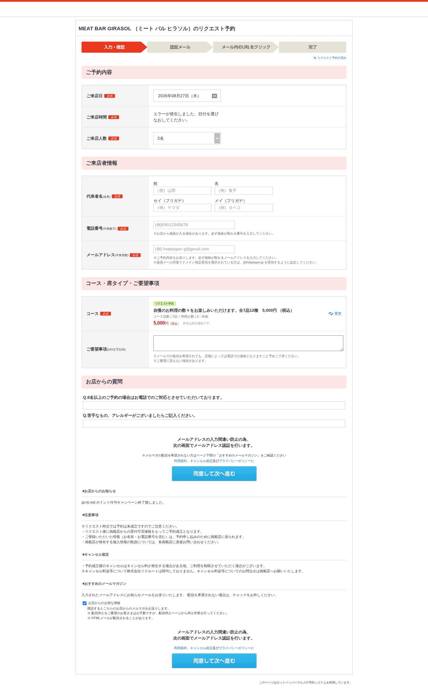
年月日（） (179, 95)
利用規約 (180, 461)
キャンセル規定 (201, 461)
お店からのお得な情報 (103, 603)
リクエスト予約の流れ (331, 57)
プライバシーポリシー (235, 461)
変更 (338, 313)
